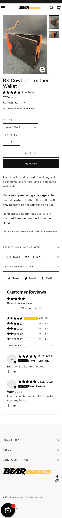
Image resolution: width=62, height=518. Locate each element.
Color (8, 120)
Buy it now (31, 163)
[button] (12, 92)
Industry (11, 439)
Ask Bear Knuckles (18, 266)
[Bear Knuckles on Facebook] (57, 476)
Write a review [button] (31, 308)
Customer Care (16, 459)
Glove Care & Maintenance (24, 257)
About (8, 449)
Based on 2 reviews (20, 303)
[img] (27, 356)
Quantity (10, 135)
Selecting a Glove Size (21, 247)
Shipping (7, 108)
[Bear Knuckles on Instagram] (57, 481)
